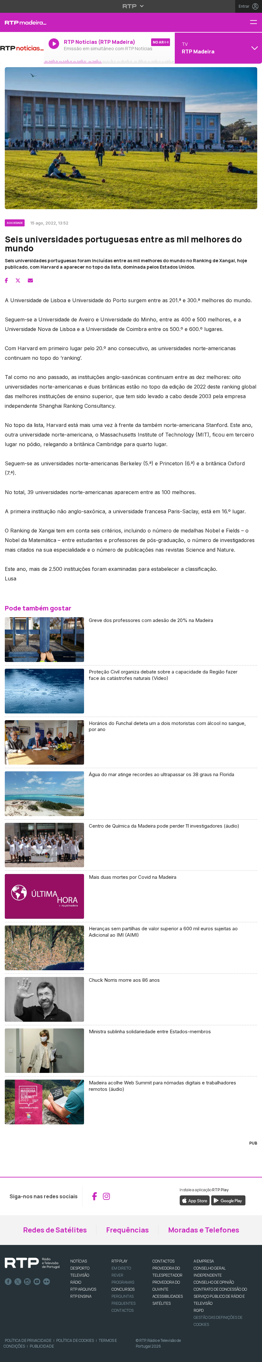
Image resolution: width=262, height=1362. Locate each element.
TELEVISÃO (79, 1275)
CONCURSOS (123, 1289)
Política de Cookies (75, 1340)
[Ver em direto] (22, 48)
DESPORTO (79, 1268)
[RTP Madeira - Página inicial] (22, 22)
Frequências (127, 1230)
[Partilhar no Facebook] (6, 280)
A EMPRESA (204, 1261)
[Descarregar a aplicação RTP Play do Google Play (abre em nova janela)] (228, 1199)
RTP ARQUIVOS (83, 1289)
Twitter (17, 1281)
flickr (46, 1281)
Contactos (123, 1310)
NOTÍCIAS (78, 1261)
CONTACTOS (163, 1261)
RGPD (199, 1310)
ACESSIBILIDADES (167, 1296)
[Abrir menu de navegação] (256, 22)
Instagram (27, 1281)
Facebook (8, 1281)
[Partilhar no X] (17, 280)
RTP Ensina (80, 1296)
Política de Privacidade (28, 1340)
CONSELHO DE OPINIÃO (214, 1282)
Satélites (161, 1303)
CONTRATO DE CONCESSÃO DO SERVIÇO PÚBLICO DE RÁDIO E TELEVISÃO (220, 1296)
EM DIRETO (121, 1268)
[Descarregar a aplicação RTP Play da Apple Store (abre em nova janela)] (195, 1199)
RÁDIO (75, 1282)
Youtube (37, 1281)
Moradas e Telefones (203, 1230)
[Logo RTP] (32, 1263)
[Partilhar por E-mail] (30, 280)
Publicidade (42, 1346)
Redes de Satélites (55, 1230)
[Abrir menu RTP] (131, 6)
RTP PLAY (119, 1261)
